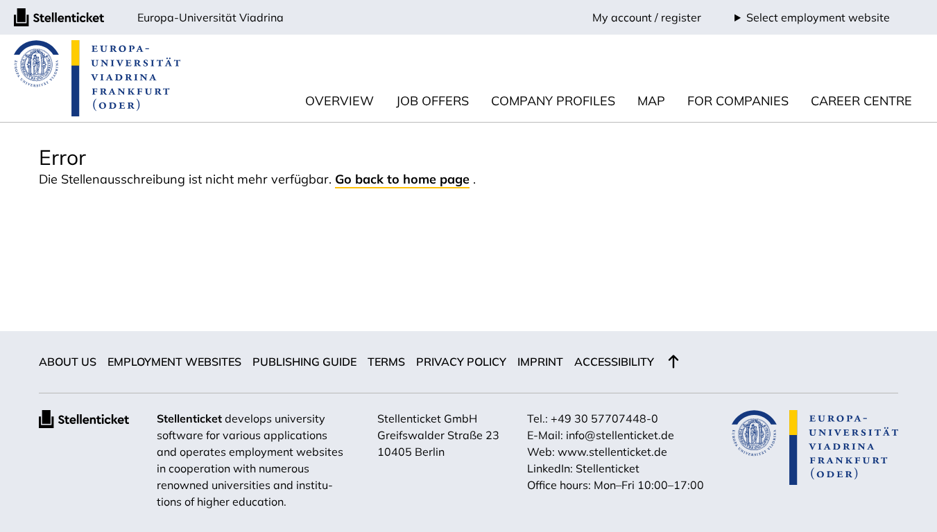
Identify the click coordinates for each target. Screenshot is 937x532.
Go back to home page (402, 179)
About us (67, 362)
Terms (386, 362)
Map (651, 101)
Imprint (540, 362)
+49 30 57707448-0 (604, 418)
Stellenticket (189, 418)
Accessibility (614, 362)
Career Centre (861, 101)
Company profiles (553, 101)
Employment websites (174, 362)
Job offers (432, 101)
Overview (339, 101)
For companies (738, 101)
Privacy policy (461, 362)
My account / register (646, 17)
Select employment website (818, 17)
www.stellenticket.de (612, 452)
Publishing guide (304, 362)
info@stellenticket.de (620, 435)
